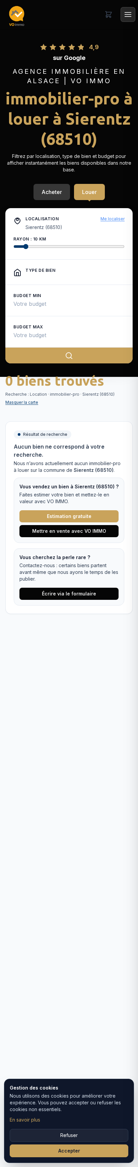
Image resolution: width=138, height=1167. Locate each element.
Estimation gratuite (69, 516)
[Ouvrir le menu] (128, 14)
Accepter (69, 1151)
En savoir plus (25, 1120)
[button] (17, 221)
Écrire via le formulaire (69, 593)
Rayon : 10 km (29, 238)
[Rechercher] (69, 355)
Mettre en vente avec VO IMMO (69, 531)
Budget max (28, 326)
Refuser (69, 1135)
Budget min (27, 295)
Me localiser (112, 218)
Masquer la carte (21, 402)
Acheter (52, 192)
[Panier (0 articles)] (108, 14)
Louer (89, 192)
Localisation (42, 218)
